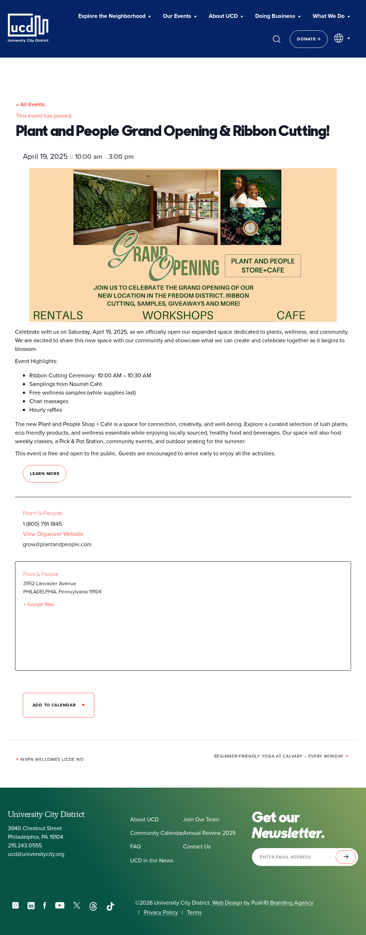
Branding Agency (291, 903)
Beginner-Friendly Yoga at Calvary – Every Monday (279, 756)
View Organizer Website (53, 534)
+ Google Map (38, 604)
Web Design (227, 903)
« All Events (30, 104)
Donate (307, 39)
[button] (114, 16)
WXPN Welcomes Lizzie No (52, 759)
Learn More (44, 473)
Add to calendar (55, 705)
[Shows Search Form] (277, 39)
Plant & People (42, 513)
